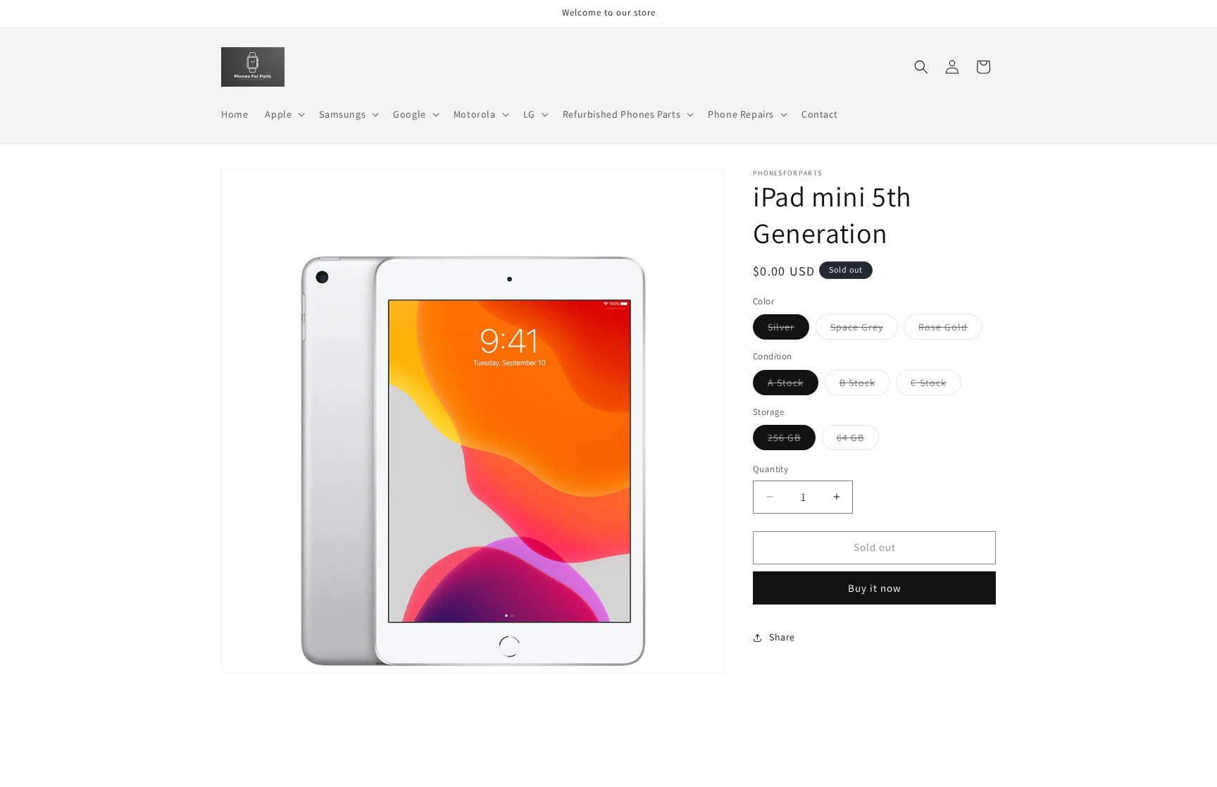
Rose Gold (950, 330)
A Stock (793, 385)
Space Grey (864, 330)
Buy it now (874, 588)
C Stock (936, 385)
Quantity (770, 469)
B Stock (865, 385)
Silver (788, 330)
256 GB (792, 440)
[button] (283, 114)
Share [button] (782, 637)
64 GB (858, 440)
